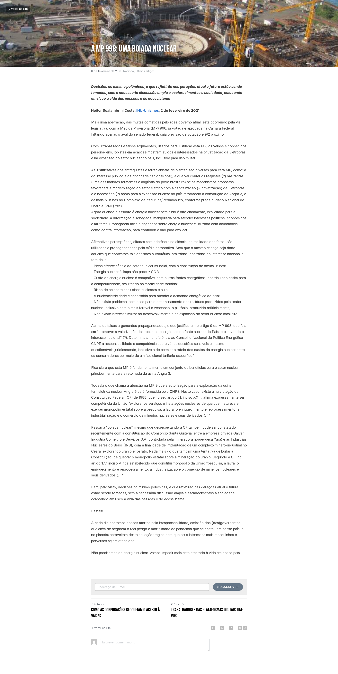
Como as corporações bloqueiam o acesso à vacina (125, 612)
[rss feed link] (245, 628)
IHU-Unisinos (147, 110)
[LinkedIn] (231, 628)
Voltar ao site (19, 8)
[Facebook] (213, 628)
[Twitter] (222, 628)
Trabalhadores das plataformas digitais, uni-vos (207, 612)
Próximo (176, 604)
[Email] (240, 628)
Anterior (99, 604)
